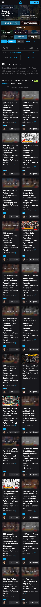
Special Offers (29, 80)
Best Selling (15, 80)
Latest (19, 84)
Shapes (20, 41)
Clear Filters (30, 57)
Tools (4, 41)
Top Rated (5, 84)
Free (13, 84)
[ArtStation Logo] (20, 2)
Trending (5, 80)
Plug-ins (12, 41)
